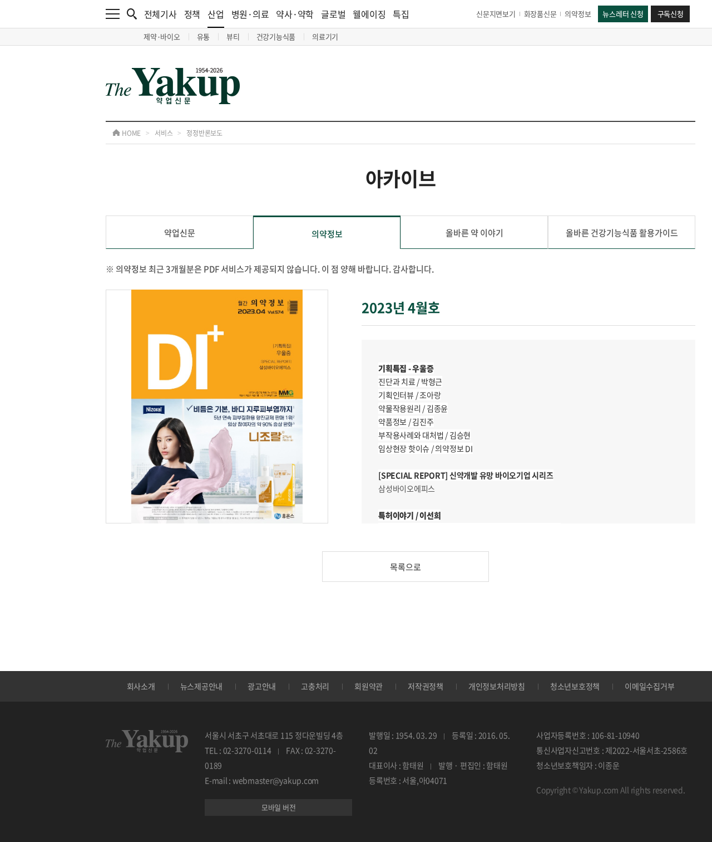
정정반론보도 (204, 133)
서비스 (163, 133)
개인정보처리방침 (496, 686)
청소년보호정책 (575, 686)
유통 (203, 36)
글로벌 (333, 14)
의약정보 (578, 13)
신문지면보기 (496, 13)
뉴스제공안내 (201, 686)
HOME (130, 133)
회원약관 (368, 686)
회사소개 (141, 686)
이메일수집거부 (649, 686)
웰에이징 (369, 14)
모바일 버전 (278, 807)
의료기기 (325, 36)
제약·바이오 (162, 36)
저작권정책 (425, 686)
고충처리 (315, 686)
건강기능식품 (276, 36)
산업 (215, 14)
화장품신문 (540, 13)
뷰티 (233, 36)
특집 (401, 14)
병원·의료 (250, 14)
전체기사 (160, 14)
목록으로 (405, 567)
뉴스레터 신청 (622, 13)
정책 (192, 14)
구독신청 (670, 13)
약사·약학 (295, 14)
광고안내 (262, 686)
